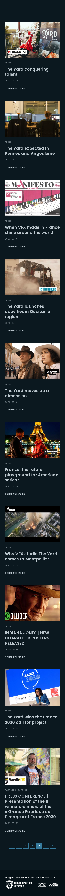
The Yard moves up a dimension (27, 393)
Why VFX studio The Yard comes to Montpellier (31, 556)
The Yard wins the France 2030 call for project (31, 719)
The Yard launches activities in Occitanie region (27, 311)
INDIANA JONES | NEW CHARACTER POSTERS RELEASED (27, 638)
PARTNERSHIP (12, 790)
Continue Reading (15, 88)
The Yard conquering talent (27, 71)
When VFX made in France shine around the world (32, 230)
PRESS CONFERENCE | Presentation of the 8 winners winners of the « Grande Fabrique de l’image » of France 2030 (30, 806)
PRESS (8, 63)
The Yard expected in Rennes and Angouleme (30, 151)
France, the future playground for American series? (31, 475)
